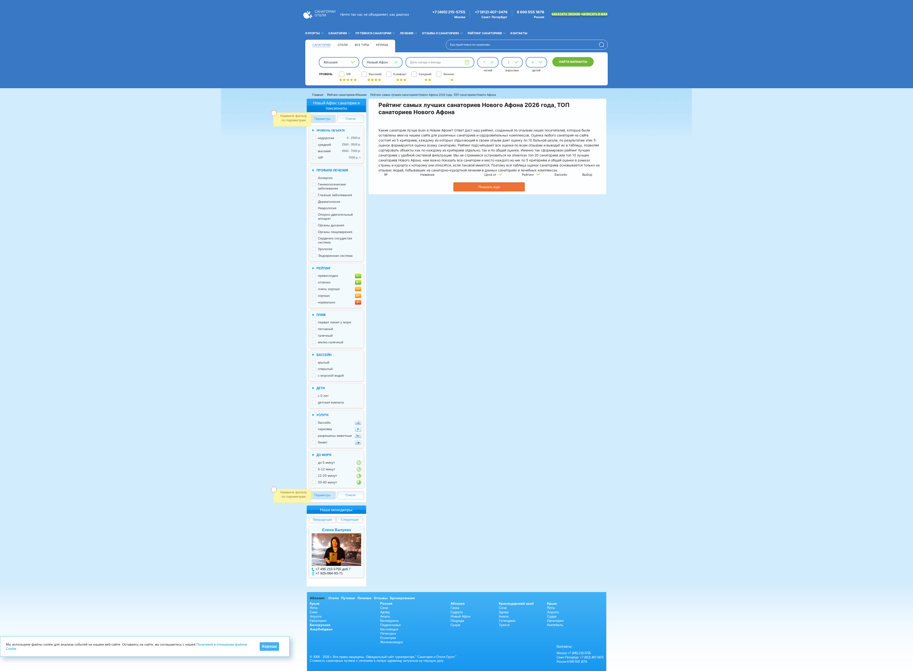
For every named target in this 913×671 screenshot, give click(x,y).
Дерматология (329, 202)
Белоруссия (320, 625)
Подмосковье (390, 625)
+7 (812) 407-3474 (491, 12)
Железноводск (391, 642)
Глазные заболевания (335, 195)
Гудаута (457, 612)
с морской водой (331, 375)
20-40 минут (327, 482)
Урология (325, 249)
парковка (325, 429)
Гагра (455, 608)
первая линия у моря (334, 322)
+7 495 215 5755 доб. (332, 569)
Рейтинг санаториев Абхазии (347, 95)
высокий (339, 151)
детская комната (331, 402)
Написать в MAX (594, 14)
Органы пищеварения (335, 232)
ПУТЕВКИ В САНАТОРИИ (373, 33)
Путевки (348, 598)
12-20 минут (327, 475)
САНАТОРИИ (337, 33)
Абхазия (458, 603)
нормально (326, 302)
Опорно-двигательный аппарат (335, 216)
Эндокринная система (335, 256)
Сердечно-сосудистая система (335, 240)
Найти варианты (573, 61)
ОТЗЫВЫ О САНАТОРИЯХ (440, 33)
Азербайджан (321, 629)
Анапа (385, 616)
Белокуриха (389, 620)
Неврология (327, 208)
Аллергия (325, 178)
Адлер (385, 612)
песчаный (325, 329)
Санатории (321, 45)
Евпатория (318, 620)
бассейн (324, 422)
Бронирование (402, 598)
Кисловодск (389, 629)
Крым (314, 603)
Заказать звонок (566, 14)
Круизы (382, 45)
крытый (323, 362)
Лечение (364, 598)
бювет (322, 442)
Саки (313, 612)
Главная (317, 95)
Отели (343, 45)
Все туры (362, 45)
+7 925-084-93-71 (329, 573)
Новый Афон (461, 616)
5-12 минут (326, 469)
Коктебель (555, 625)
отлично (324, 282)
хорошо (324, 295)
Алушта (315, 616)
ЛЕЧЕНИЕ (406, 33)
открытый (325, 369)
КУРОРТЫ (312, 33)
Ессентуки (388, 638)
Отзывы (381, 598)
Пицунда (457, 620)
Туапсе (504, 625)
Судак (551, 616)
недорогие (339, 138)
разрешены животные (335, 436)
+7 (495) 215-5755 (448, 12)
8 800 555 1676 (530, 12)
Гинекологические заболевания (332, 186)
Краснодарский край (516, 603)
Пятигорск (388, 633)
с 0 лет (323, 396)
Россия (386, 603)
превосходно (328, 275)
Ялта (313, 608)
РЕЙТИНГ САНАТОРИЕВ (485, 33)
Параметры (322, 119)
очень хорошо (329, 289)
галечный (325, 335)
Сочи (384, 608)
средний (339, 144)
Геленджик (507, 620)
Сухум (455, 625)
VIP (339, 158)
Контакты (518, 33)
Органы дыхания (331, 225)
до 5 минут (326, 462)
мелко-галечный (330, 342)
